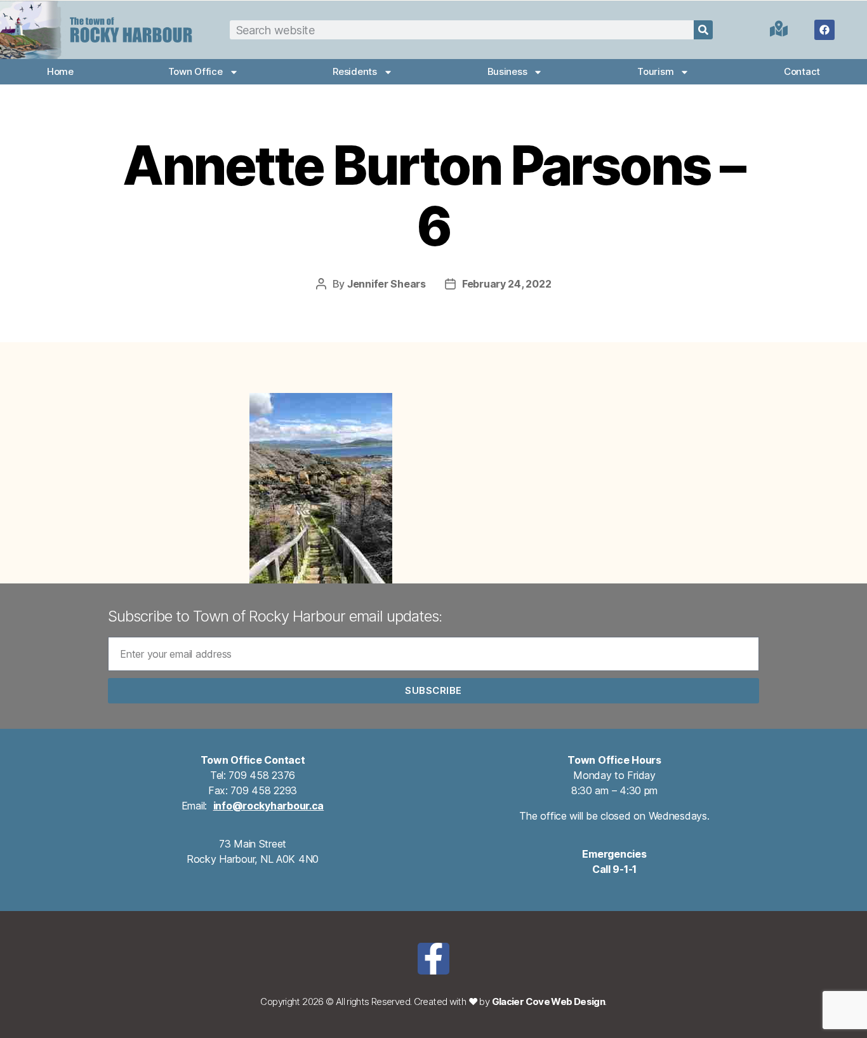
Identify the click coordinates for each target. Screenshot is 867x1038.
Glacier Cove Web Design (549, 1001)
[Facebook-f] (433, 959)
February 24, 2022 (506, 283)
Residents (355, 71)
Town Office (195, 71)
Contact (802, 71)
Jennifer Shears (386, 283)
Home (60, 71)
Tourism (655, 71)
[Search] (703, 29)
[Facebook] (824, 30)
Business (507, 71)
